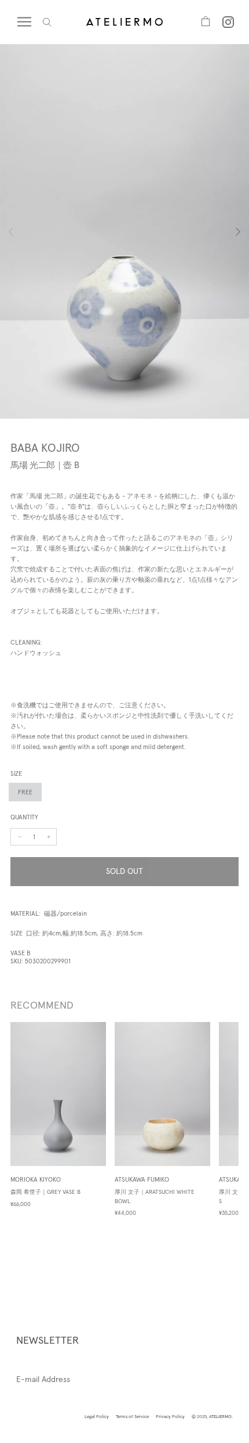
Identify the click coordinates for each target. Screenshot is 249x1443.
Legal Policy (97, 1416)
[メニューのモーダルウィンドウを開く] (30, 22)
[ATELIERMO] (124, 22)
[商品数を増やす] (19, 837)
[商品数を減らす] (48, 837)
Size (16, 773)
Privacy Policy (170, 1416)
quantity (24, 817)
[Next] (227, 231)
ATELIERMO (220, 1416)
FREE (25, 792)
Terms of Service (132, 1416)
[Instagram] (228, 22)
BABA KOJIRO (45, 447)
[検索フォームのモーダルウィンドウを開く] (47, 22)
